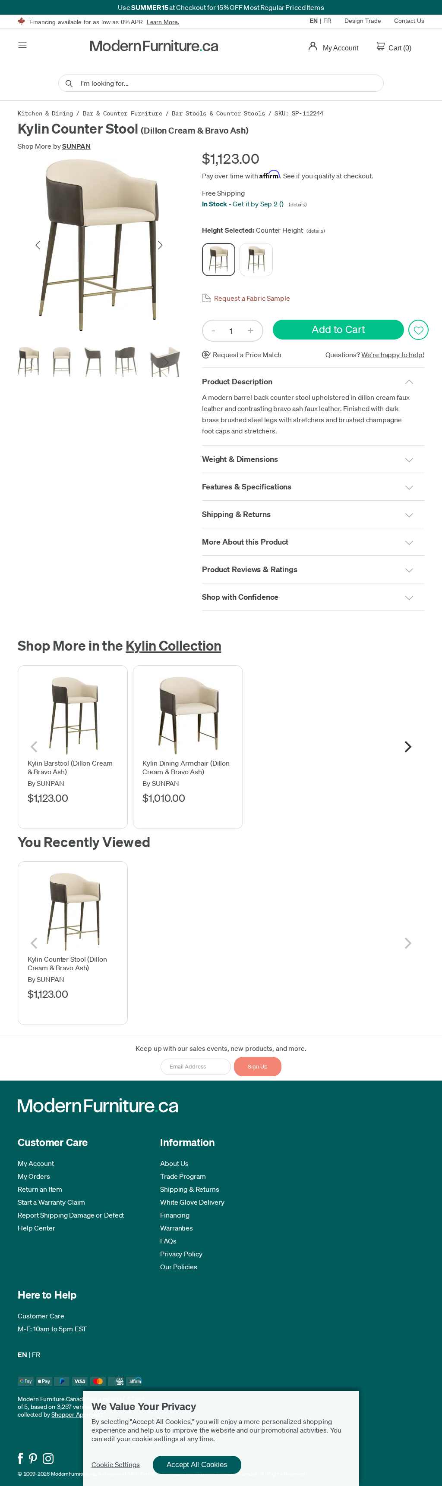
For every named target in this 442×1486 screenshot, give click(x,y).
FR (327, 20)
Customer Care (41, 1316)
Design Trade (362, 20)
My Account (36, 1163)
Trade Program (183, 1176)
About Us (174, 1163)
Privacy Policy (181, 1253)
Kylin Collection (173, 645)
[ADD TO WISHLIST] (418, 330)
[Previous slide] (38, 245)
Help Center (36, 1228)
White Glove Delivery (192, 1202)
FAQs (168, 1241)
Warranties (176, 1228)
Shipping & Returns (189, 1189)
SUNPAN (76, 146)
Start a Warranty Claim (51, 1202)
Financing (174, 1215)
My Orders (34, 1176)
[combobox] (221, 83)
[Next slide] (159, 245)
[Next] (407, 747)
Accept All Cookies (197, 1465)
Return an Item (40, 1189)
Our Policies (178, 1266)
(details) (297, 204)
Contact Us (409, 20)
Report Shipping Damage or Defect (71, 1215)
